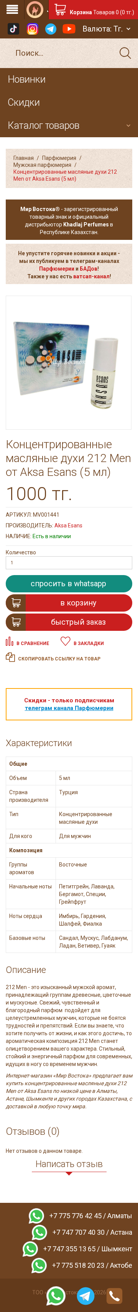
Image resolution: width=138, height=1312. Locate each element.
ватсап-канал (91, 276)
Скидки (24, 102)
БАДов (88, 269)
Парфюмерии (56, 269)
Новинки (27, 79)
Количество (21, 552)
